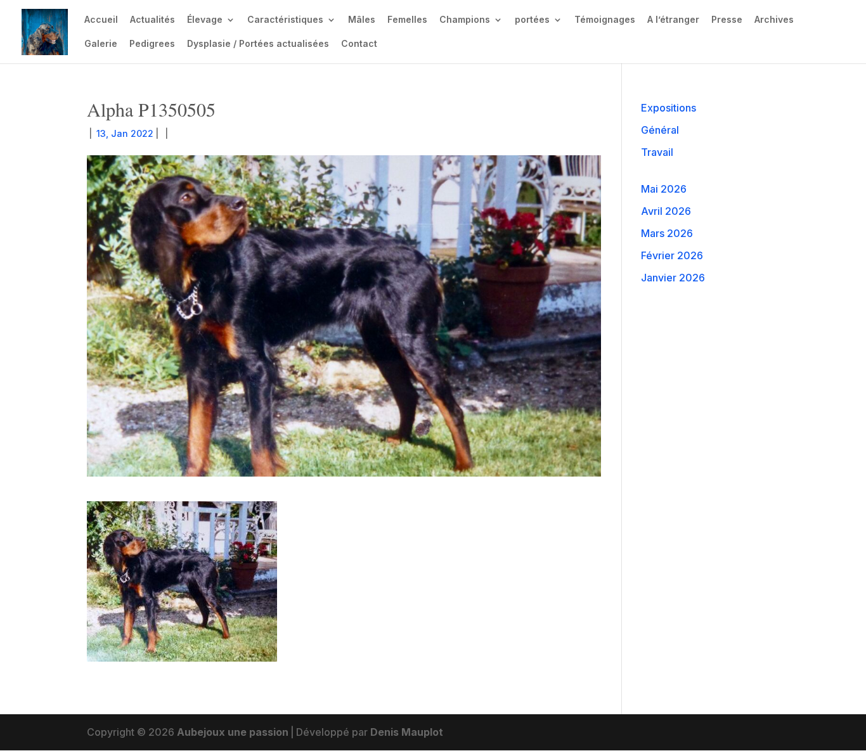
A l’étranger (673, 20)
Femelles (407, 20)
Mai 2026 (664, 189)
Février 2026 (672, 255)
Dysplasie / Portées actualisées (258, 44)
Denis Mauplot (406, 732)
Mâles (361, 20)
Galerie (100, 44)
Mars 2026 (667, 233)
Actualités (152, 20)
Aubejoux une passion (232, 732)
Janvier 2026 (673, 277)
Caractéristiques (285, 20)
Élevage (205, 20)
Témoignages (604, 20)
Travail (657, 152)
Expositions (668, 107)
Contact (359, 44)
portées (532, 20)
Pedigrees (152, 44)
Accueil (101, 20)
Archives (774, 20)
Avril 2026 (666, 211)
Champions (464, 20)
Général (660, 130)
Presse (726, 20)
